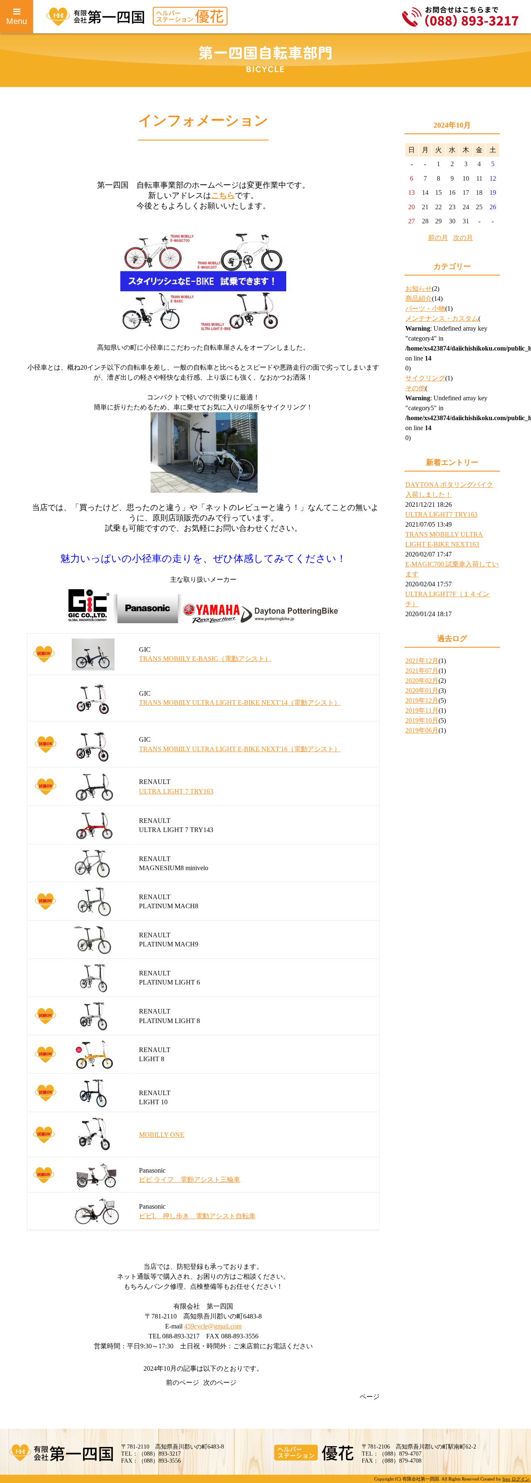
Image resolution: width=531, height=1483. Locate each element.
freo (506, 1478)
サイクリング (425, 378)
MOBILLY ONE (161, 1134)
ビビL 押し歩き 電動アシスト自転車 (197, 1215)
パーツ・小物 (425, 308)
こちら (223, 195)
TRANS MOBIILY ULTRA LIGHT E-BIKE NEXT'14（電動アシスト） (240, 702)
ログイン (521, 1478)
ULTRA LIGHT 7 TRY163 (176, 791)
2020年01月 (421, 690)
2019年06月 (421, 730)
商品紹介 (418, 298)
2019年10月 (421, 720)
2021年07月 (421, 670)
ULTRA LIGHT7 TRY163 (441, 514)
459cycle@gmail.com (212, 1326)
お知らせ (418, 288)
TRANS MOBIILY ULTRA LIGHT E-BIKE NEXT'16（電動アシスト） (240, 748)
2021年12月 (421, 660)
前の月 (438, 237)
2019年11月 (421, 710)
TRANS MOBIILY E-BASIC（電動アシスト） (205, 658)
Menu (16, 21)
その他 (415, 388)
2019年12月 (421, 700)
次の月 (463, 237)
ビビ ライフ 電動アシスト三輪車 (189, 1179)
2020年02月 (421, 680)
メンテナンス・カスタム (441, 318)
